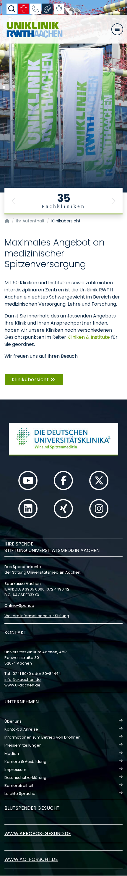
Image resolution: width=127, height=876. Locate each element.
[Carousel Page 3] (4, 96)
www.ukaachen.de (22, 685)
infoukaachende (22, 679)
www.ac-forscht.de (31, 859)
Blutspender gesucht (32, 808)
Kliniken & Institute (88, 337)
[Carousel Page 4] (4, 101)
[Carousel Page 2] (4, 92)
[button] (13, 201)
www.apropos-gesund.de (37, 833)
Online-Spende (19, 605)
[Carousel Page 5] (4, 105)
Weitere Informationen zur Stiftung (36, 615)
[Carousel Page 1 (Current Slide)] (4, 87)
